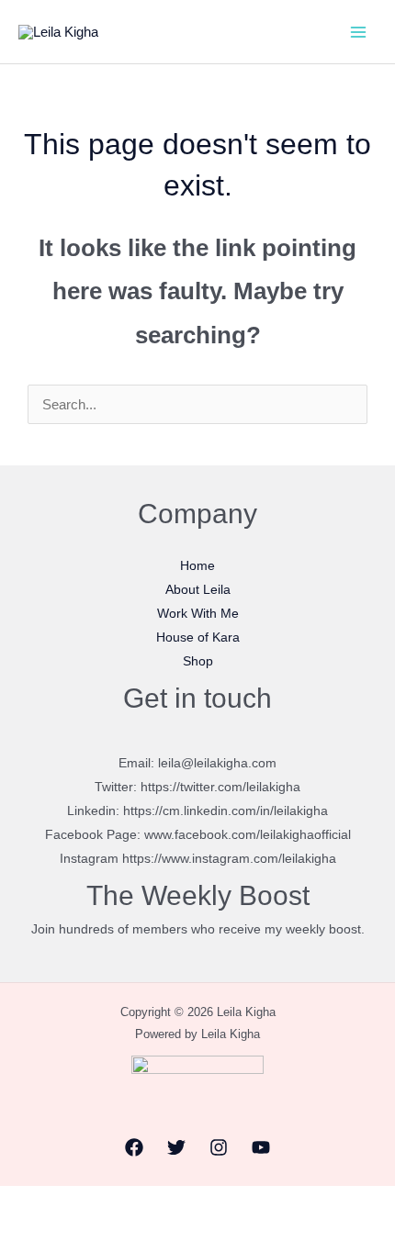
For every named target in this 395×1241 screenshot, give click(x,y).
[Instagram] (218, 1147)
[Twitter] (176, 1147)
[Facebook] (134, 1147)
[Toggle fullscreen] (61, 1203)
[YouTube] (261, 1147)
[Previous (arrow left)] (19, 1231)
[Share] (104, 1203)
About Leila (198, 589)
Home (197, 565)
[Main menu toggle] (358, 31)
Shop (198, 661)
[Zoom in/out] (19, 1203)
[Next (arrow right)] (61, 1231)
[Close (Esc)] (146, 1203)
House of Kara (198, 637)
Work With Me (198, 613)
